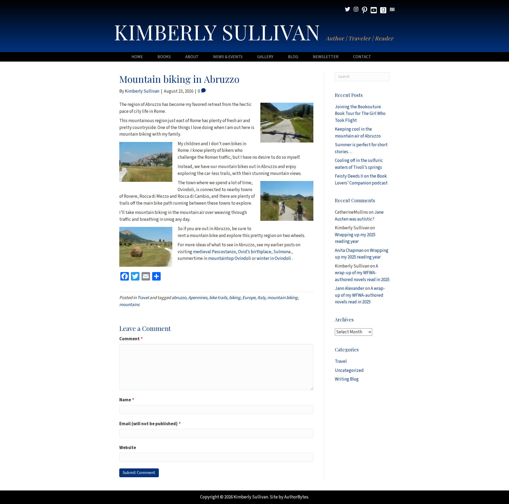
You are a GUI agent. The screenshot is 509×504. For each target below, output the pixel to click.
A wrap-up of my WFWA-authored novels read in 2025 (362, 273)
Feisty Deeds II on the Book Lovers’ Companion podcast (361, 179)
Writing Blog (347, 379)
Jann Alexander (349, 288)
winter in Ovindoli (274, 258)
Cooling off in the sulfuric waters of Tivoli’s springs (359, 164)
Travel (143, 298)
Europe (249, 298)
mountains (129, 304)
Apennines (197, 298)
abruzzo (179, 298)
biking (234, 298)
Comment (131, 339)
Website (127, 448)
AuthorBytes (296, 497)
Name (126, 400)
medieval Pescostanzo (214, 252)
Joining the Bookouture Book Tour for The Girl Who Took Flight (360, 114)
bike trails (218, 298)
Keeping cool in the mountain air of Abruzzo (358, 132)
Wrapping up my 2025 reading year (355, 238)
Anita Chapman (349, 250)
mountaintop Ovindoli (229, 258)
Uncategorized (349, 370)
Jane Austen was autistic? (359, 215)
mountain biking (282, 298)
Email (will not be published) (150, 424)
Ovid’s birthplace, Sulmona (264, 252)
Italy (261, 298)
